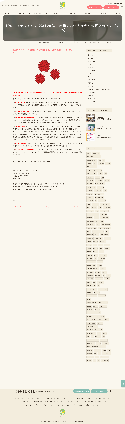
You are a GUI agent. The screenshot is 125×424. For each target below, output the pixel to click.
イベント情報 (91, 61)
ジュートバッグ (103, 255)
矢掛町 (88, 299)
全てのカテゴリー (93, 55)
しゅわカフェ (102, 258)
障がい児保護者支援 (100, 183)
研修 (95, 353)
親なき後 (107, 248)
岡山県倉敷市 (90, 177)
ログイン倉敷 (90, 200)
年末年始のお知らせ (92, 289)
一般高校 (89, 248)
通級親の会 (94, 207)
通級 (88, 207)
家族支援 (104, 272)
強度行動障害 (90, 180)
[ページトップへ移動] (110, 391)
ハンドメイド (105, 360)
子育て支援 (97, 292)
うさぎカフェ (95, 204)
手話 (95, 258)
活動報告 (90, 83)
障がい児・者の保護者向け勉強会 (95, 330)
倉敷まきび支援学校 (92, 173)
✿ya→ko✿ (97, 272)
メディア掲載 (91, 102)
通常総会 (89, 245)
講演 (104, 336)
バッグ (96, 255)
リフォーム (102, 346)
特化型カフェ (91, 98)
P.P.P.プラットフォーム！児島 (94, 319)
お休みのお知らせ (103, 289)
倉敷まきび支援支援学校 (104, 228)
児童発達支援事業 (91, 265)
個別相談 (95, 241)
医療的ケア (89, 350)
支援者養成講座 (98, 190)
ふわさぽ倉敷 (104, 214)
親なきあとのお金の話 (92, 326)
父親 (106, 173)
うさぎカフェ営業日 (93, 64)
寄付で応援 (111, 7)
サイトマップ (95, 405)
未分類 (90, 73)
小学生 (100, 207)
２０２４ (96, 217)
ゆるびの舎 (89, 194)
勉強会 (101, 248)
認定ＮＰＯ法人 (103, 306)
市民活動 (105, 333)
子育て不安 (103, 268)
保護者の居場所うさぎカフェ (94, 156)
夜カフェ (97, 177)
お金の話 (89, 251)
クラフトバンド (98, 238)
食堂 (103, 177)
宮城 (92, 336)
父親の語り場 (101, 282)
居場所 (88, 231)
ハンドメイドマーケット (98, 231)
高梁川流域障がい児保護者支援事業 (95, 221)
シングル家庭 (107, 207)
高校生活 (95, 248)
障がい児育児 (90, 183)
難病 (100, 160)
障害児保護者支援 (106, 224)
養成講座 (100, 265)
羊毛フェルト (107, 238)
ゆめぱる (108, 163)
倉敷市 (88, 153)
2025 (107, 231)
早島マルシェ (90, 197)
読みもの (90, 86)
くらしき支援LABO (105, 204)
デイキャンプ (90, 211)
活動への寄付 (91, 80)
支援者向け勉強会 (91, 333)
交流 (94, 360)
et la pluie (107, 279)
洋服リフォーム (104, 357)
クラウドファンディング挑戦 (94, 313)
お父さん (101, 173)
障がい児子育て (90, 224)
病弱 (104, 160)
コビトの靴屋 (90, 279)
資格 (100, 353)
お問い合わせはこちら (95, 7)
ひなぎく (108, 275)
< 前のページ (18, 207)
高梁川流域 (89, 258)
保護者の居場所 (96, 153)
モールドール (97, 350)
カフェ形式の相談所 (92, 228)
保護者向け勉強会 (91, 323)
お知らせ (15, 200)
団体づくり (98, 336)
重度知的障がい (99, 180)
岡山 (109, 350)
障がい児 (107, 180)
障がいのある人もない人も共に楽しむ (96, 316)
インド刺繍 (89, 255)
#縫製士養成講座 (104, 234)
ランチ (95, 245)
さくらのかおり (99, 279)
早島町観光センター (99, 194)
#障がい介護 (90, 234)
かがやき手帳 (101, 187)
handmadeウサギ (92, 58)
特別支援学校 (90, 275)
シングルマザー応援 (92, 296)
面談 (94, 282)
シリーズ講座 (90, 272)
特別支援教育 (104, 340)
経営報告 (89, 306)
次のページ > (77, 207)
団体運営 (95, 251)
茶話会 (97, 357)
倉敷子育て (89, 292)
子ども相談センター (92, 167)
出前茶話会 (105, 319)
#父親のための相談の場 (92, 346)
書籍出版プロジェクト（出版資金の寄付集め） (36, 134)
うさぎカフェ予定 (91, 285)
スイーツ (101, 245)
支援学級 (99, 343)
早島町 (105, 190)
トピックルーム (90, 343)
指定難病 (89, 163)
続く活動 (102, 251)
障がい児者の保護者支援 (93, 340)
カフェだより (91, 70)
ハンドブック (90, 357)
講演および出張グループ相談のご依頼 (99, 89)
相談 (99, 285)
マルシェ (89, 241)
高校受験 (107, 245)
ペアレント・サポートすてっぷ (94, 170)
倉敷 (88, 336)
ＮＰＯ (99, 333)
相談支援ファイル (91, 187)
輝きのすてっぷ (92, 92)
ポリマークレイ (102, 200)
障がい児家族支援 (91, 262)
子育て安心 (101, 163)
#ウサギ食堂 (105, 343)
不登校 (97, 211)
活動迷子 (89, 282)
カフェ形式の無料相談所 (93, 268)
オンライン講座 (104, 217)
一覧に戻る (48, 207)
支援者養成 (89, 190)
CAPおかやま (98, 275)
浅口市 (104, 350)
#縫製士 (97, 234)
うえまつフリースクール (92, 214)
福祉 (99, 360)
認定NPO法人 (103, 241)
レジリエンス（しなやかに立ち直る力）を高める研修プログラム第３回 (43, 146)
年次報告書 (89, 217)
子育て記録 (100, 262)
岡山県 (98, 224)
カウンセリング (106, 353)
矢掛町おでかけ (102, 296)
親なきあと (100, 323)
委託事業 (89, 360)
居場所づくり (90, 309)
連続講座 (90, 95)
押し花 (88, 204)
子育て (95, 163)
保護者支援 (89, 353)
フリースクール (104, 211)
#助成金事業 (90, 238)
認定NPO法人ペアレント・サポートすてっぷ (97, 302)
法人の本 (90, 77)
